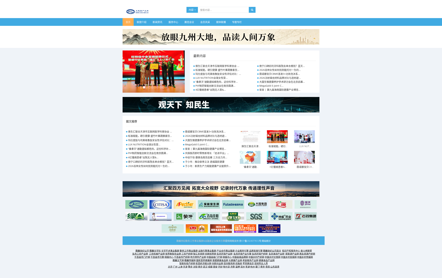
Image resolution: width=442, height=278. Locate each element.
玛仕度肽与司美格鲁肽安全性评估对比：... (218, 73)
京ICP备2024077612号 (250, 240)
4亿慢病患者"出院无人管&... (210, 89)
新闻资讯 (157, 22)
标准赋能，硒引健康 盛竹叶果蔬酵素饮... (217, 69)
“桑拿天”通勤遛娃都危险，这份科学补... (216, 81)
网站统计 (266, 240)
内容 (191, 9)
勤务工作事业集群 (194, 240)
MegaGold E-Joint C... (271, 85)
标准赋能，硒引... (278, 146)
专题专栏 (237, 22)
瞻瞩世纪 (180, 240)
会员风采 (205, 22)
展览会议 (189, 22)
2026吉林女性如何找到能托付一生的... (280, 69)
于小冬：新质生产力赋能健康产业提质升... (208, 166)
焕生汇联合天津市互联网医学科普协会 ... (217, 66)
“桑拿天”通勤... (250, 166)
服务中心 (173, 22)
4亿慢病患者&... (278, 166)
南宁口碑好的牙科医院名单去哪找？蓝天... (282, 66)
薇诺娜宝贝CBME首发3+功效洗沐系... (279, 73)
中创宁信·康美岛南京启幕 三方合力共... (206, 157)
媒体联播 (221, 22)
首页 (128, 22)
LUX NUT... (305, 146)
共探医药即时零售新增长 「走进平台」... (207, 153)
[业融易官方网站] (221, 104)
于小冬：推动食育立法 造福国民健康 (204, 161)
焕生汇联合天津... (251, 146)
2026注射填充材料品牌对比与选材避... (280, 77)
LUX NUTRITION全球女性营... (211, 77)
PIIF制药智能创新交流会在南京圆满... (215, 85)
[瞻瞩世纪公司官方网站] (221, 36)
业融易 (208, 240)
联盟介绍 (141, 22)
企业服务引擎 (218, 240)
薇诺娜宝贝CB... (305, 166)
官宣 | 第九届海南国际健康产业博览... (279, 89)
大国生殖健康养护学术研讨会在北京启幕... (282, 81)
